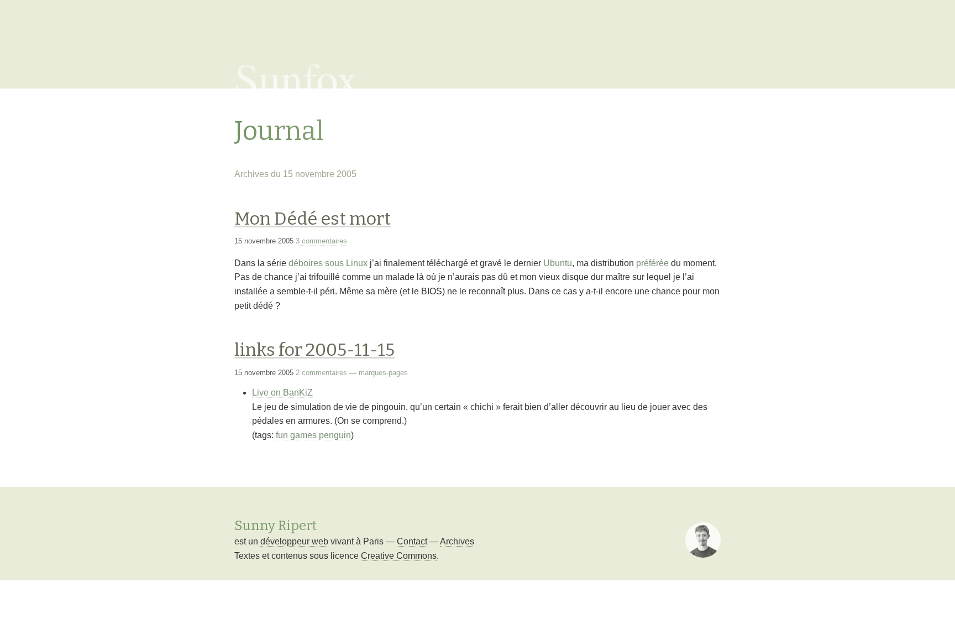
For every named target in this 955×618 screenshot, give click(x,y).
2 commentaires (321, 372)
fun (282, 435)
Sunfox (296, 77)
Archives (457, 541)
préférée (652, 263)
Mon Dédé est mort (312, 218)
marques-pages (383, 372)
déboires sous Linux (328, 263)
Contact (412, 541)
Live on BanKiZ (282, 392)
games (303, 435)
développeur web (294, 541)
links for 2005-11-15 (314, 349)
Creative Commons (399, 555)
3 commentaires (321, 241)
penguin (335, 435)
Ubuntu (557, 263)
